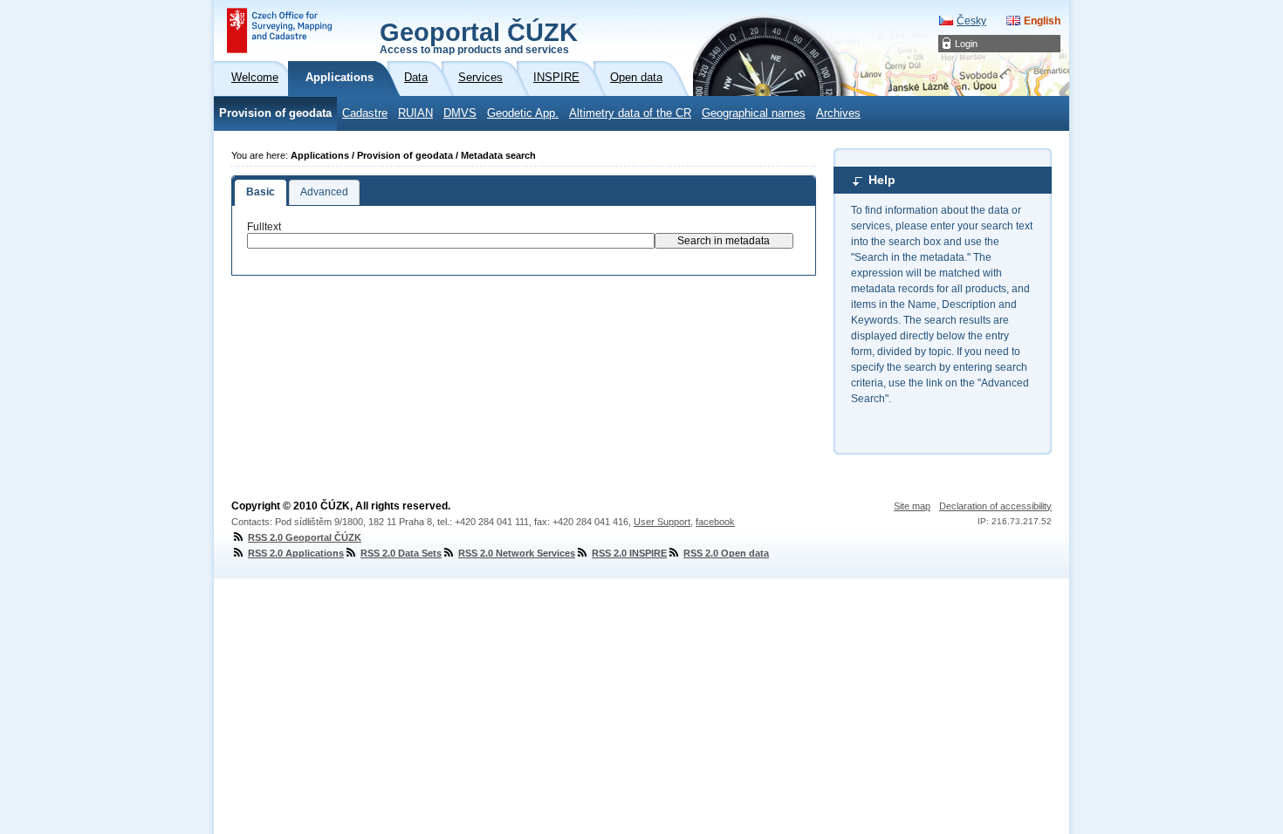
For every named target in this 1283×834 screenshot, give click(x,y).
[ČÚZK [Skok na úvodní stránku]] (279, 30)
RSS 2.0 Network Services (516, 553)
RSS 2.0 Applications (296, 553)
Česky (971, 21)
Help (881, 180)
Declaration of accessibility (995, 506)
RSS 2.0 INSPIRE (629, 553)
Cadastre (365, 113)
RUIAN (415, 113)
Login (966, 43)
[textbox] (451, 241)
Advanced (324, 192)
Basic (260, 192)
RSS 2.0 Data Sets (401, 553)
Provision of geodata (275, 113)
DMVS (460, 113)
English (1042, 21)
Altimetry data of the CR (630, 113)
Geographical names (754, 113)
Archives (838, 113)
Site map (912, 506)
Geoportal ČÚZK (479, 36)
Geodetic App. (523, 113)
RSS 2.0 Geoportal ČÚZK (304, 537)
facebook (715, 521)
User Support (662, 521)
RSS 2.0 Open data (726, 553)
